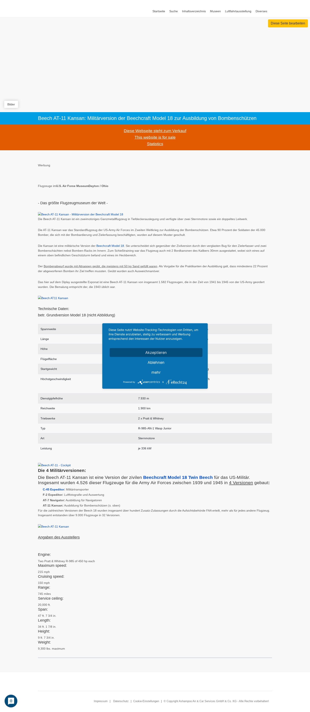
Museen (215, 11)
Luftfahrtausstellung (238, 11)
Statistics (155, 144)
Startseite (158, 11)
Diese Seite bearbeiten (288, 23)
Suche (173, 11)
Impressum (101, 701)
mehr (156, 372)
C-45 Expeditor (53, 489)
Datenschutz (121, 701)
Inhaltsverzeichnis (194, 11)
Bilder (11, 104)
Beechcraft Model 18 (110, 245)
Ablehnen (156, 362)
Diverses (261, 11)
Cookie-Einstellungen (146, 701)
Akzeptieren (156, 352)
